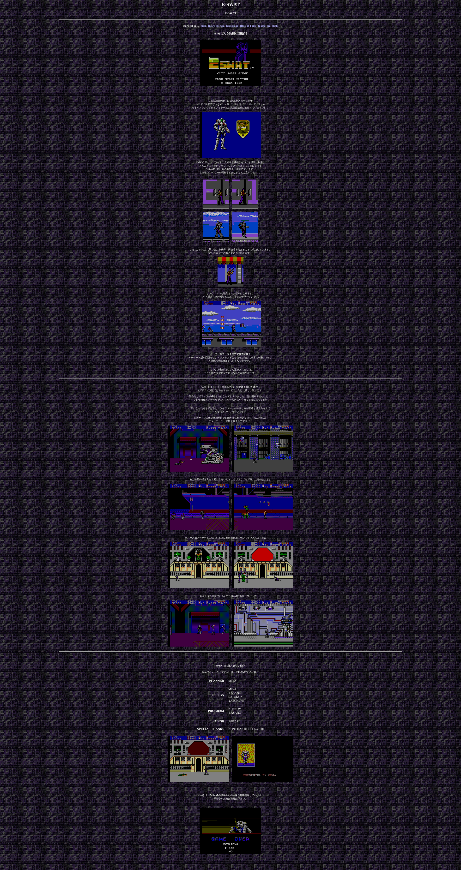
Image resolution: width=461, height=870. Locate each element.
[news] (212, 25)
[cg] (269, 25)
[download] (232, 25)
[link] (275, 25)
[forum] (220, 25)
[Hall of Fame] (248, 25)
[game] (262, 25)
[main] (203, 25)
